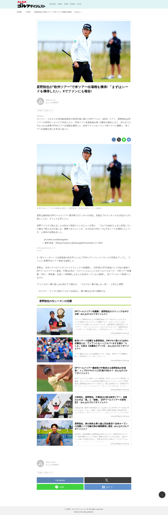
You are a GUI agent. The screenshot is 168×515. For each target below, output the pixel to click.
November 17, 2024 (93, 243)
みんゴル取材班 (52, 102)
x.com (39, 250)
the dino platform (87, 512)
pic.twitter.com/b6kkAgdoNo (56, 239)
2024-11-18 (50, 100)
